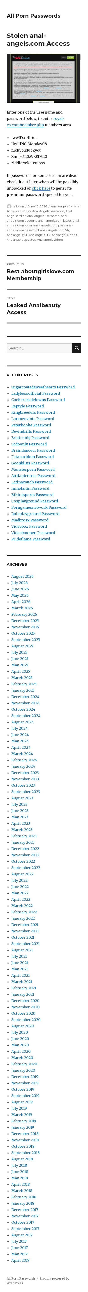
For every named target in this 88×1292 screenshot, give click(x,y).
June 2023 (19, 810)
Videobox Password (29, 526)
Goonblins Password (30, 463)
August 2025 (22, 646)
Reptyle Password (27, 406)
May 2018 (19, 1178)
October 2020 (23, 1013)
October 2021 (22, 937)
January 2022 (23, 918)
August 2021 (22, 950)
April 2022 (20, 899)
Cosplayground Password (34, 501)
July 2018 (19, 1165)
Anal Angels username (43, 216)
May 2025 (19, 665)
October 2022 (23, 861)
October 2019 (22, 1089)
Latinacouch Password (32, 482)
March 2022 (22, 905)
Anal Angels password (48, 211)
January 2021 (22, 994)
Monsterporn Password (33, 469)
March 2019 (21, 1114)
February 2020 (24, 1064)
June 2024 (20, 734)
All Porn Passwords (33, 16)
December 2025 (25, 620)
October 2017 (22, 1222)
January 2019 (22, 1127)
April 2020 (21, 1051)
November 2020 (25, 1007)
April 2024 (20, 747)
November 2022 (25, 855)
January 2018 (22, 1203)
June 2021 (19, 962)
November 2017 (24, 1216)
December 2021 (24, 924)
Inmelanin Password (30, 488)
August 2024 (22, 722)
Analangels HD (39, 235)
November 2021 (25, 931)
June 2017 (19, 1247)
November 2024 (25, 703)
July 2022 (19, 880)
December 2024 (25, 696)
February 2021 (23, 988)
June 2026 (20, 589)
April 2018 (20, 1184)
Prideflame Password (30, 539)
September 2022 (25, 867)
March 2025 (21, 677)
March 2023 (21, 829)
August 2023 (22, 798)
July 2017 (19, 1241)
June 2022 (20, 886)
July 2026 (19, 582)
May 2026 (20, 595)
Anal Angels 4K (61, 206)
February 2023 (24, 836)
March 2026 (22, 608)
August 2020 (22, 1026)
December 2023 (25, 772)
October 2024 (23, 709)
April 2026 (20, 601)
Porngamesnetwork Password (38, 507)
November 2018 (25, 1140)
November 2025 (25, 627)
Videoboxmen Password (33, 532)
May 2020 (20, 1045)
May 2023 (19, 817)
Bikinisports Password (32, 494)
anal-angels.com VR (54, 230)
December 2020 (25, 1000)
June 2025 (19, 658)
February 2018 (23, 1197)
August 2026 (22, 576)
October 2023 (23, 785)
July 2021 (19, 956)
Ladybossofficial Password (35, 393)
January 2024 (23, 766)
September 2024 (25, 715)
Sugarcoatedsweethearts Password (43, 387)
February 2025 (24, 684)
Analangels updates (21, 239)
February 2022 (24, 912)
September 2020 (26, 1019)
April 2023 (20, 823)
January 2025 (23, 690)
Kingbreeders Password (33, 412)
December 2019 (24, 1076)
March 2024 (22, 753)
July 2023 (19, 804)
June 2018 (19, 1171)
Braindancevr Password (33, 450)
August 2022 (22, 874)
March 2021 (21, 981)
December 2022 (25, 848)
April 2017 (20, 1260)
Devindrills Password (31, 431)
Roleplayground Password (35, 513)
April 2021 (20, 975)
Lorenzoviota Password (32, 418)
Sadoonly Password (29, 444)
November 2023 (25, 779)
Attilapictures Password (33, 475)
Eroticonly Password (30, 437)
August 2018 (22, 1159)
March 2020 (22, 1057)
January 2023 (23, 842)
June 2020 (20, 1038)
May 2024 (20, 741)
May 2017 (19, 1254)
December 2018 (25, 1133)
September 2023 (25, 791)
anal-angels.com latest (54, 220)
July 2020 (19, 1032)
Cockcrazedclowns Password (38, 399)
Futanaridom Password (32, 456)
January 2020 (23, 1070)
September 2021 (25, 943)
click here (41, 188)
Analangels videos (50, 239)
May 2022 (19, 893)
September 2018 (25, 1152)
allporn (19, 206)
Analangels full (17, 235)
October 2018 (23, 1146)
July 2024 (19, 728)
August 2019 (22, 1102)
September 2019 (25, 1095)
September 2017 (25, 1228)
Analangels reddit (64, 235)
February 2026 (24, 614)
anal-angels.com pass (49, 225)
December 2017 (24, 1209)
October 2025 (23, 633)
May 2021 (19, 969)
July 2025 (19, 652)
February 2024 (24, 760)
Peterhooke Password (31, 425)
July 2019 (19, 1108)
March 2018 (21, 1190)
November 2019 (25, 1083)
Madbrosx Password (29, 520)
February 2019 (23, 1121)
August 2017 (21, 1235)
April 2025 (20, 671)
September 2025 (25, 639)
